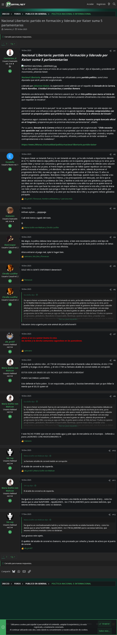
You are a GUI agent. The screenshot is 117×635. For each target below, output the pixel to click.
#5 (114, 266)
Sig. (12, 44)
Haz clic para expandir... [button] (68, 319)
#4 (114, 237)
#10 (114, 451)
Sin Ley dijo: (28, 486)
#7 (114, 334)
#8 (114, 360)
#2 (114, 154)
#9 (114, 396)
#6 (114, 290)
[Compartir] (110, 50)
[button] (3, 4)
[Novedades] (109, 4)
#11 (114, 480)
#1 (114, 51)
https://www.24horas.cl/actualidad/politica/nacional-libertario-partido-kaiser (58, 144)
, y (36, 256)
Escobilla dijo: (29, 295)
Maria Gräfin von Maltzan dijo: (36, 456)
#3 (114, 208)
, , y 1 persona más (48, 199)
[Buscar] (114, 4)
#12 (114, 515)
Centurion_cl (9, 29)
